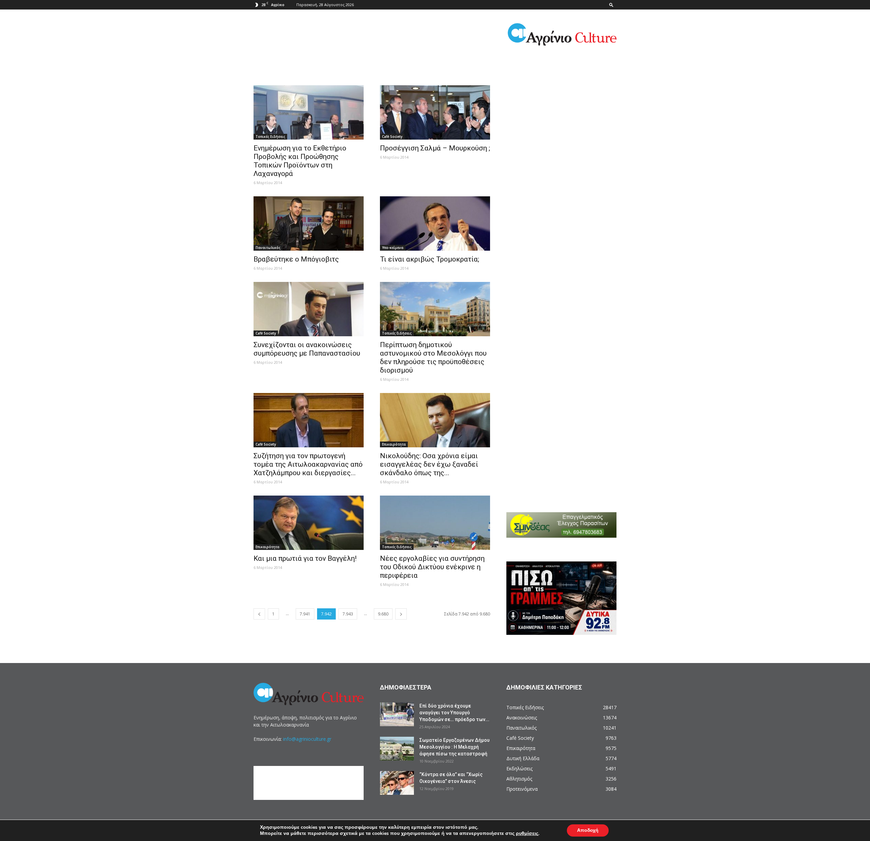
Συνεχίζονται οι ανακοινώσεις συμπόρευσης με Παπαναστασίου (307, 349)
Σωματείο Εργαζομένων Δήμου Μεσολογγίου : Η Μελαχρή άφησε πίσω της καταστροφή (454, 746)
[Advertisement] (565, 122)
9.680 (383, 614)
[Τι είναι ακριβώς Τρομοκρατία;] (435, 223)
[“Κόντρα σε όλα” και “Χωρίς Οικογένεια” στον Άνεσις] (397, 783)
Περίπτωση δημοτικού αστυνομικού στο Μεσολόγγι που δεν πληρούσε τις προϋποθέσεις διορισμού (433, 357)
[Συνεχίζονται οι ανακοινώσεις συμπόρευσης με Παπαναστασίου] (309, 309)
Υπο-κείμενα (392, 247)
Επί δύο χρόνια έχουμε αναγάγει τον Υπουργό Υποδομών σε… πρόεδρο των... (454, 712)
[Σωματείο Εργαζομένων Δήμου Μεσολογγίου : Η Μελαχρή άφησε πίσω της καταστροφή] (397, 749)
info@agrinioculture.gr (307, 739)
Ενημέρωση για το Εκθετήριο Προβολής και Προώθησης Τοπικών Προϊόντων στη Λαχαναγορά (300, 161)
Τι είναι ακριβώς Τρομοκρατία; (429, 259)
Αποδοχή (587, 830)
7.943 (348, 614)
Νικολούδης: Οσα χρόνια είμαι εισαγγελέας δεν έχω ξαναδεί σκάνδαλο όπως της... (429, 464)
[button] (611, 4)
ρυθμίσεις (527, 833)
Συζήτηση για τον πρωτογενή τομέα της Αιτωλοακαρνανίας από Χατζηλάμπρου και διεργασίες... (308, 464)
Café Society (392, 136)
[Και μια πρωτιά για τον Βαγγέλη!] (309, 523)
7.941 (305, 614)
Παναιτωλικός (268, 247)
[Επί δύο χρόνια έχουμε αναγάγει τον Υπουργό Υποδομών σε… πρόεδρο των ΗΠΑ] (397, 714)
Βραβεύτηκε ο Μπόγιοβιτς (296, 259)
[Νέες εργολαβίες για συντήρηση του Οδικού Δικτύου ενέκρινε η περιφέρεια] (435, 523)
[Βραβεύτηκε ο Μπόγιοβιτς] (309, 223)
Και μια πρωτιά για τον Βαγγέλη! (305, 558)
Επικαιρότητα (394, 444)
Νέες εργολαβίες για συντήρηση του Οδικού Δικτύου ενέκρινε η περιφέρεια (432, 566)
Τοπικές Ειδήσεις (270, 136)
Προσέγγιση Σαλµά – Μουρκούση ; (435, 148)
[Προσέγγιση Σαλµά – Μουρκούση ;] (435, 112)
